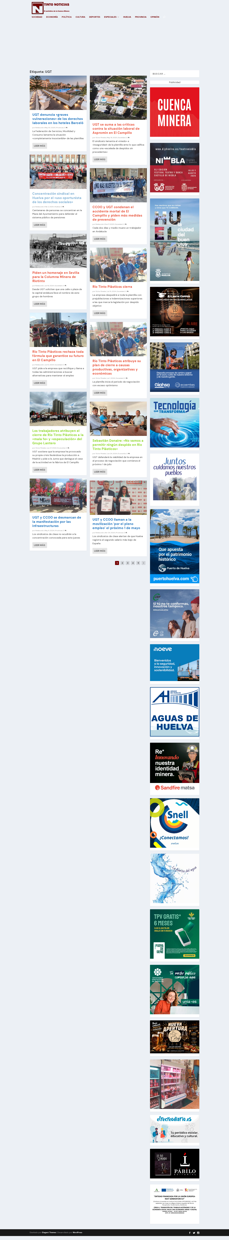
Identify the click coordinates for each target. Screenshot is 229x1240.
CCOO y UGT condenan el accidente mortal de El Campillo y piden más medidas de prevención (117, 213)
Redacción (39, 128)
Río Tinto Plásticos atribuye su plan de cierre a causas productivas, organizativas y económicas (117, 367)
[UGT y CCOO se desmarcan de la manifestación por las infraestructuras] (58, 496)
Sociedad (37, 17)
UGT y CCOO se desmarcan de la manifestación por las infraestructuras (56, 521)
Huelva (127, 17)
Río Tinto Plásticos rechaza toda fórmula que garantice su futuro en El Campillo (58, 356)
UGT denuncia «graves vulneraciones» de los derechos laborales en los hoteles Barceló (57, 119)
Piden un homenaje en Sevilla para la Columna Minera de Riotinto (55, 277)
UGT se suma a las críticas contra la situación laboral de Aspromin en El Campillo (116, 128)
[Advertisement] (114, 45)
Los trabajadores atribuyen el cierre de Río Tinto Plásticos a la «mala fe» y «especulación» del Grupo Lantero (57, 437)
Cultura (80, 17)
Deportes (94, 17)
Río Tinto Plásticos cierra (112, 287)
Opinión (154, 17)
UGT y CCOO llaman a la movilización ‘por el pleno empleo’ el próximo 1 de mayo (116, 524)
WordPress (77, 1232)
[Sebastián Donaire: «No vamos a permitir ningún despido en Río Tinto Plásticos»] (118, 419)
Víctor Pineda (40, 448)
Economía (52, 17)
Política (67, 17)
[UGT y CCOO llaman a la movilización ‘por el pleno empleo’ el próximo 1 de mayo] (118, 498)
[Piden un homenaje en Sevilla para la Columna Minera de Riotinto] (58, 251)
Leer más (39, 145)
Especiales (110, 17)
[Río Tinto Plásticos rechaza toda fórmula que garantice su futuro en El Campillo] (58, 330)
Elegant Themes (49, 1232)
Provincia (140, 17)
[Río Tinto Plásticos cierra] (118, 265)
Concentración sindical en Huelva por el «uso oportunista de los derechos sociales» (56, 198)
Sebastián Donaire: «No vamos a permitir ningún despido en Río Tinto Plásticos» (118, 445)
